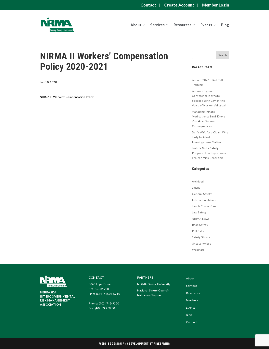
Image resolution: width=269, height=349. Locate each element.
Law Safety (199, 212)
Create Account (179, 5)
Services (157, 25)
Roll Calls (198, 231)
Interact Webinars (204, 200)
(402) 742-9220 (109, 303)
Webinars (198, 249)
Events (206, 25)
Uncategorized (201, 243)
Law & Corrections (204, 206)
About (136, 25)
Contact (148, 5)
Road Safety (200, 224)
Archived (198, 181)
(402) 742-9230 (105, 308)
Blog (225, 25)
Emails (196, 187)
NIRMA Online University (154, 284)
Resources (183, 25)
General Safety (202, 193)
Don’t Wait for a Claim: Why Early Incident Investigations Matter (210, 137)
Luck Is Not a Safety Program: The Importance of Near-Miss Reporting (209, 152)
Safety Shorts (201, 237)
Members (192, 300)
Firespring (162, 343)
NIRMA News (201, 218)
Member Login (215, 5)
